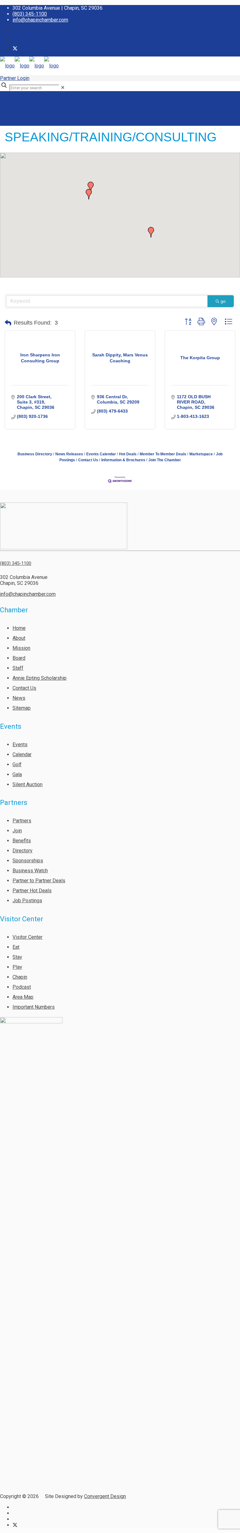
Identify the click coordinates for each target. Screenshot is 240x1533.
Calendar (22, 754)
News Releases (69, 454)
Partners (21, 821)
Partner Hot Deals (32, 891)
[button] (88, 194)
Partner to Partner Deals (38, 881)
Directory (22, 851)
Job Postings (27, 901)
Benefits (21, 841)
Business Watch (30, 871)
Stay (17, 957)
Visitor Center (27, 937)
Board (18, 658)
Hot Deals (128, 454)
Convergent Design (105, 1496)
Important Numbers (33, 1007)
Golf (17, 764)
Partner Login (14, 78)
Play (17, 967)
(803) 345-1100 (29, 14)
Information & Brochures (123, 460)
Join (17, 831)
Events (20, 744)
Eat (15, 947)
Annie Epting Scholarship (39, 678)
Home (19, 628)
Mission (21, 648)
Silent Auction (27, 784)
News (18, 698)
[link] (63, 88)
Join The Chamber (164, 460)
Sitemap (21, 708)
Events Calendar (101, 454)
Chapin (19, 977)
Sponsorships (27, 861)
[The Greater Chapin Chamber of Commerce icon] (15, 48)
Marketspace (201, 454)
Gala (17, 774)
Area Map (22, 997)
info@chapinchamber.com (40, 20)
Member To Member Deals (163, 454)
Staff (17, 668)
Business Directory (35, 454)
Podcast (21, 987)
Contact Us (88, 460)
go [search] (223, 301)
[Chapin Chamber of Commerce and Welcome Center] (29, 65)
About (18, 638)
